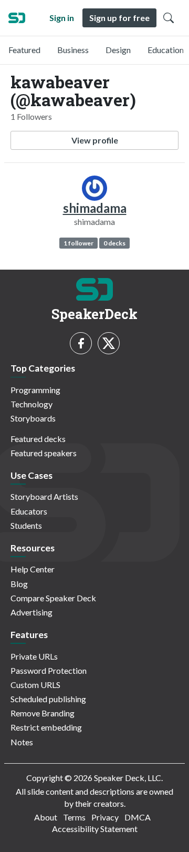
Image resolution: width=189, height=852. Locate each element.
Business (73, 50)
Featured (24, 50)
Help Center (32, 569)
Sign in (61, 18)
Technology (31, 404)
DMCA (137, 817)
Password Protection (48, 670)
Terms (74, 817)
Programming (35, 390)
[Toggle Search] (168, 17)
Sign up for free (119, 18)
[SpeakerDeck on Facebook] (81, 343)
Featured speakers (43, 453)
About (45, 817)
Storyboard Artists (44, 496)
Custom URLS (35, 685)
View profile (94, 140)
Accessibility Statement (95, 829)
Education (166, 50)
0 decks (114, 243)
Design (118, 50)
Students (26, 525)
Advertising (31, 612)
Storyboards (33, 418)
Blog (19, 584)
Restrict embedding (46, 727)
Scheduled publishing (48, 699)
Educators (28, 511)
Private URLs (34, 656)
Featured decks (38, 439)
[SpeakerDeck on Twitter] (109, 343)
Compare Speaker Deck (53, 598)
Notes (21, 742)
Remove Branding (42, 713)
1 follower (78, 243)
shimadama (95, 207)
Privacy (105, 817)
